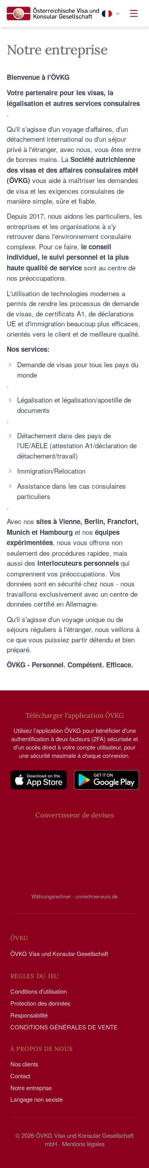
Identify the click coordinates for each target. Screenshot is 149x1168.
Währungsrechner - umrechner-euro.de (74, 895)
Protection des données (40, 1003)
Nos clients (24, 1064)
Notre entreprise (31, 1087)
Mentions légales (83, 1143)
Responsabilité (29, 1015)
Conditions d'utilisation (38, 991)
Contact (20, 1076)
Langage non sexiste (36, 1099)
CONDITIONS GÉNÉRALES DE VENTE (64, 1027)
